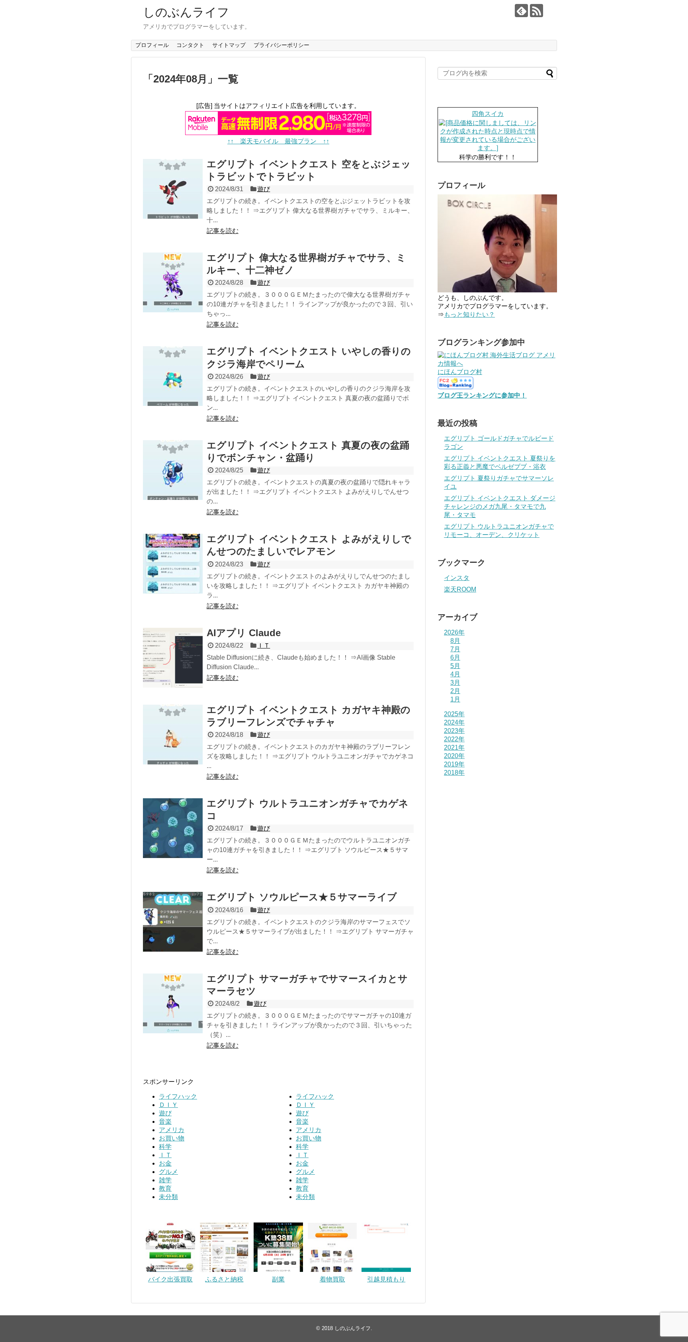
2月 (455, 691)
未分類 (168, 1196)
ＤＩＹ (168, 1104)
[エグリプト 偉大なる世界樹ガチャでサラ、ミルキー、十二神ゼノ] (173, 282)
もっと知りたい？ (469, 314)
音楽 (165, 1121)
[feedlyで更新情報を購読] (521, 10)
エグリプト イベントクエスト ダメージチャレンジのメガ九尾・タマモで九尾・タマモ (499, 506)
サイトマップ (229, 45)
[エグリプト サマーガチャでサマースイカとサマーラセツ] (173, 1003)
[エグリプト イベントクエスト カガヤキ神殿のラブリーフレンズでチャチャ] (173, 734)
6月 (455, 657)
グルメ (168, 1171)
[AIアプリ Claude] (173, 658)
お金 (165, 1163)
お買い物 (171, 1138)
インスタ (456, 577)
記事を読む (222, 230)
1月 (455, 699)
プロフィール (152, 45)
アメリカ (171, 1129)
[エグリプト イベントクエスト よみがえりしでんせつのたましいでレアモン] (173, 564)
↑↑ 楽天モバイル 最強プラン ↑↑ (278, 141)
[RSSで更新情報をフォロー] (536, 10)
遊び (263, 189)
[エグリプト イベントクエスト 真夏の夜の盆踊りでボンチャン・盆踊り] (173, 470)
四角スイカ (488, 113)
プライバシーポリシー (281, 45)
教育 (165, 1188)
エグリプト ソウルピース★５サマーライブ (302, 896)
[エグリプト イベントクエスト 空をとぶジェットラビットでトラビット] (173, 189)
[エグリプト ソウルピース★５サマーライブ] (173, 922)
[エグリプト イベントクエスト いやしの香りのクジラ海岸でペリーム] (173, 376)
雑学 (165, 1180)
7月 (455, 649)
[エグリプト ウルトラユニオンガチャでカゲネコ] (173, 828)
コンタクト (190, 45)
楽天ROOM (460, 589)
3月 (455, 682)
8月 (455, 640)
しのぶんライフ (186, 12)
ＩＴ (263, 645)
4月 (455, 674)
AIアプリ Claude (244, 632)
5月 (455, 665)
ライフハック (178, 1096)
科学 (165, 1146)
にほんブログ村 (460, 371)
